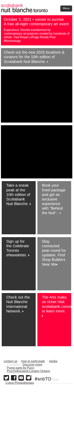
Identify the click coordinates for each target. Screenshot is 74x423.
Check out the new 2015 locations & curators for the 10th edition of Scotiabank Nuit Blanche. (34, 56)
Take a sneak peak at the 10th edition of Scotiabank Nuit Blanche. (18, 194)
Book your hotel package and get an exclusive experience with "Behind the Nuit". (53, 199)
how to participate (33, 361)
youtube (21, 378)
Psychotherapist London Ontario (28, 371)
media (53, 361)
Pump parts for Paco (20, 367)
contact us (10, 361)
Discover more (32, 364)
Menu (66, 8)
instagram (28, 378)
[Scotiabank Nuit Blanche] (37, 5)
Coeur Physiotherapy (20, 382)
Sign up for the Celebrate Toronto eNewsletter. (17, 248)
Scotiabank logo (49, 412)
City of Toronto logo (18, 412)
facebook (14, 378)
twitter (6, 378)
